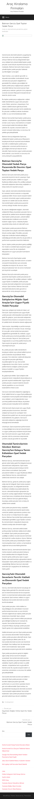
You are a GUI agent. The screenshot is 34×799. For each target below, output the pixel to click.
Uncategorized (9, 702)
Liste (3, 771)
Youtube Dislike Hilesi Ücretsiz (11, 786)
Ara (3, 731)
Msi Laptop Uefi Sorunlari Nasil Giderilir (14, 764)
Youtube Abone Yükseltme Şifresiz (13, 783)
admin (25, 29)
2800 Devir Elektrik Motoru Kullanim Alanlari (16, 761)
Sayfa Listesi (6, 777)
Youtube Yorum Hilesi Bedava (11, 789)
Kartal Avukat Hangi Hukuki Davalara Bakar (16, 745)
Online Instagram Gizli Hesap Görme (13, 774)
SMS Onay (5, 780)
